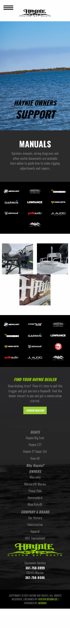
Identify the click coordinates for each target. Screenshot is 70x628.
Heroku (42, 603)
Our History (35, 517)
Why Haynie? (35, 465)
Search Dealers (35, 410)
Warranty (35, 477)
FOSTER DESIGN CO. (48, 599)
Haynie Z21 (35, 444)
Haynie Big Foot (35, 438)
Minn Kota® (35, 504)
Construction (35, 524)
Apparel (35, 531)
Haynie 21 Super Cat (35, 451)
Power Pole (35, 491)
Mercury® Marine (35, 484)
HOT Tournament (35, 538)
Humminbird (35, 497)
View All (35, 458)
